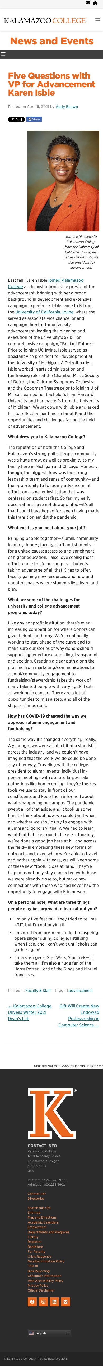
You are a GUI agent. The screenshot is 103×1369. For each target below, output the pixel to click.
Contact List (37, 1194)
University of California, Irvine (44, 311)
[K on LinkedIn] (55, 1306)
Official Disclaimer (41, 1290)
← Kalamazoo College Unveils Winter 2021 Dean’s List (30, 1012)
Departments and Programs (48, 1232)
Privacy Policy (38, 1286)
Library (33, 1237)
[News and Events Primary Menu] (3, 54)
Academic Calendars (43, 1222)
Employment (37, 1227)
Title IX (33, 1266)
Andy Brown (67, 106)
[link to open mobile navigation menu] (98, 20)
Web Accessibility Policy (45, 1281)
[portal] (95, 3)
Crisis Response (39, 1256)
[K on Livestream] (66, 1306)
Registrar (35, 1242)
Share (35, 119)
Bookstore (35, 1247)
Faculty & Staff (38, 990)
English (40, 1333)
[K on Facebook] (33, 1306)
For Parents (36, 1251)
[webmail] (88, 3)
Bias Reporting (39, 1271)
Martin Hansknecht (89, 1066)
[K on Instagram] (44, 1306)
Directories (36, 1199)
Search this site (39, 1208)
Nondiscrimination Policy (46, 1261)
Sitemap (34, 1213)
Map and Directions (42, 1217)
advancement (81, 990)
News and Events (51, 41)
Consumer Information (44, 1276)
